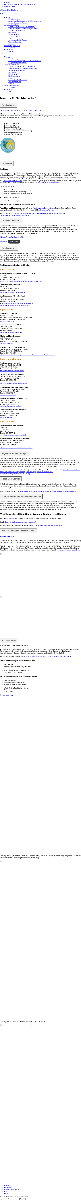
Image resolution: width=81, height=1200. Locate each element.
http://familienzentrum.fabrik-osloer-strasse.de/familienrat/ (36, 213)
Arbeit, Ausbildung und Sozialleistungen (21, 27)
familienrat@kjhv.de (47, 210)
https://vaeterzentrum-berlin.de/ (70, 550)
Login (6, 1193)
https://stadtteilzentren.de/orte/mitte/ (51, 525)
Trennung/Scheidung (15, 42)
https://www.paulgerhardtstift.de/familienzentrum (16, 448)
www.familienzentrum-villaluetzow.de (12, 292)
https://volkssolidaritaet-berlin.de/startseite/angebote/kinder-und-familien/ (48, 656)
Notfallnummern (9, 6)
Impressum (7, 1187)
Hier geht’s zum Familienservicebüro (12, 237)
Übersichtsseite (12, 518)
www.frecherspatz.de (7, 321)
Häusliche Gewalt (14, 34)
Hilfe (6, 1191)
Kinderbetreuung (14, 36)
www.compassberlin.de (8, 395)
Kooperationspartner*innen (17, 23)
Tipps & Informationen (11, 25)
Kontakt (7, 2)
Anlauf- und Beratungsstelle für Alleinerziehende (24, 21)
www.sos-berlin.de (6, 344)
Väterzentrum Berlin (7, 536)
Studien (11, 51)
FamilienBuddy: (21, 110)
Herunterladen (14, 241)
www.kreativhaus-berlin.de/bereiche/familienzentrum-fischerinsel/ (22, 281)
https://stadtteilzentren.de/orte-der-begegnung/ (20, 522)
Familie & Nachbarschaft (16, 30)
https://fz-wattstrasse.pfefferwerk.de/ (12, 371)
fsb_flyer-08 (3, 241)
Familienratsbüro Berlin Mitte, (43, 208)
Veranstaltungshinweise (12, 46)
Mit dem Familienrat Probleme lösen (47, 183)
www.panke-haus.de (7, 417)
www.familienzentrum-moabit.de (11, 332)
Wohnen (11, 44)
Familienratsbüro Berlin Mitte (12, 181)
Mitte (1, 13)
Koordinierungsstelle (15, 19)
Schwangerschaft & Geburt (17, 40)
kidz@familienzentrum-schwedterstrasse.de (18, 303)
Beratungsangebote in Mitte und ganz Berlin (23, 29)
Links (10, 38)
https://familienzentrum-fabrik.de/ (11, 406)
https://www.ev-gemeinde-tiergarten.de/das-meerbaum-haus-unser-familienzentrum (27, 355)
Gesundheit (12, 32)
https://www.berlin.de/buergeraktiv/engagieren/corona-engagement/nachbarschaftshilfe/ (47, 491)
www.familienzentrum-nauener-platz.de (13, 435)
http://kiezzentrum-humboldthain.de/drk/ (13, 384)
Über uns (7, 17)
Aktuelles (11, 48)
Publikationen (8, 49)
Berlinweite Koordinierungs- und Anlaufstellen (19, 4)
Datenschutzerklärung (11, 1189)
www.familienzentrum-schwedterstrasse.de (14, 305)
